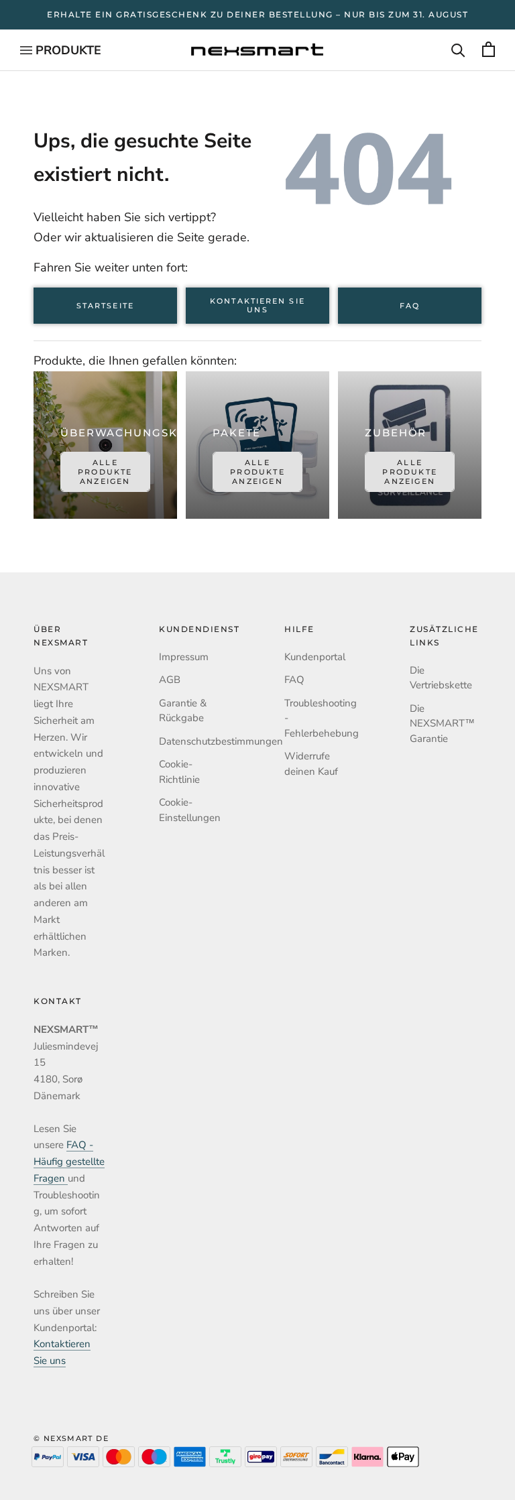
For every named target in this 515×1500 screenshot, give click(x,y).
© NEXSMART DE (71, 1438)
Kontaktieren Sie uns (257, 305)
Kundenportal (314, 657)
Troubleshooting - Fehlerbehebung (320, 718)
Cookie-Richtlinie (179, 771)
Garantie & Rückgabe (183, 710)
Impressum (184, 657)
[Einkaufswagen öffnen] (488, 50)
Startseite (105, 306)
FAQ (410, 306)
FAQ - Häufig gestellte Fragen (69, 1161)
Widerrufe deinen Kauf (311, 763)
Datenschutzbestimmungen (195, 741)
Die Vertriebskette (441, 678)
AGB (169, 679)
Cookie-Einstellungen (190, 810)
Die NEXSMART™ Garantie (442, 723)
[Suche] (458, 50)
